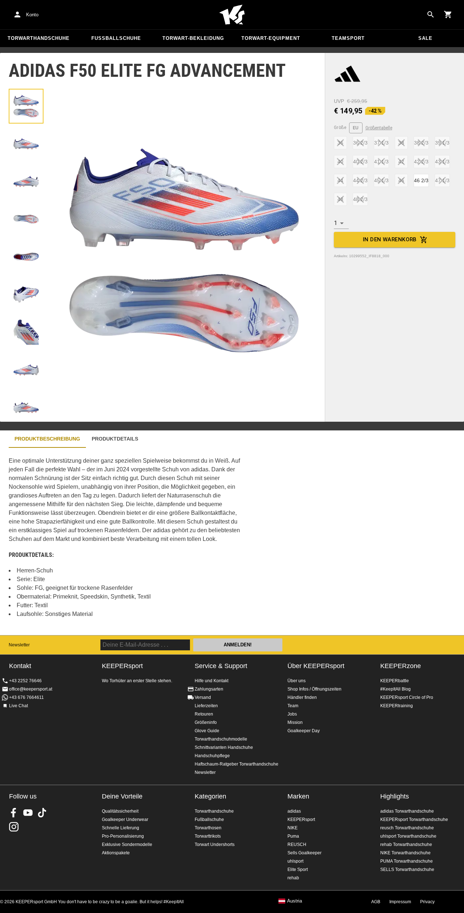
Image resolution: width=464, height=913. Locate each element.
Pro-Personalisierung (123, 836)
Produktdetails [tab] (115, 439)
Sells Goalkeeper (304, 852)
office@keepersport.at (30, 689)
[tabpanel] (127, 541)
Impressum (400, 901)
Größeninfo (206, 722)
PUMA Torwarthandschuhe (406, 861)
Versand (203, 697)
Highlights (394, 796)
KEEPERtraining (396, 705)
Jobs (292, 714)
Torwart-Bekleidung (193, 38)
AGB (375, 901)
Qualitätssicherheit (120, 811)
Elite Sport (297, 869)
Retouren (204, 714)
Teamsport (348, 38)
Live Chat (18, 705)
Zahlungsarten (209, 689)
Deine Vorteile (122, 796)
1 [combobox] (335, 223)
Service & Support (221, 666)
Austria (294, 901)
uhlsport (295, 861)
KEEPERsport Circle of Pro (406, 697)
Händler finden (302, 697)
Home (232, 15)
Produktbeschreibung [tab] (47, 439)
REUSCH (296, 844)
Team (292, 705)
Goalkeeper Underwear (125, 819)
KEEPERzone (400, 666)
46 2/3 (421, 180)
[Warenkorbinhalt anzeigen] (448, 14)
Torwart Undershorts (215, 844)
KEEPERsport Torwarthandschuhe (414, 819)
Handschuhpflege (212, 755)
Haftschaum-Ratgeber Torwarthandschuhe (236, 764)
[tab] (26, 106)
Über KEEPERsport (315, 666)
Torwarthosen (208, 827)
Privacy (427, 901)
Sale (425, 38)
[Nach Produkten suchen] (430, 14)
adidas (294, 811)
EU (356, 127)
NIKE (292, 827)
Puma (293, 836)
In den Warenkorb (390, 239)
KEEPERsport (301, 819)
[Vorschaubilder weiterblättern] (26, 404)
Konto (32, 14)
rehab (293, 877)
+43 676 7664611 (26, 697)
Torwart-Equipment (270, 38)
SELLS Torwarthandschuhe (407, 869)
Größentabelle (378, 127)
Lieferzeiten (206, 705)
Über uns (296, 680)
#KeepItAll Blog (395, 689)
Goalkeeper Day (303, 730)
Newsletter (19, 644)
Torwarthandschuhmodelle (221, 739)
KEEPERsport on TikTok (42, 812)
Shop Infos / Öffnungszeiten (314, 689)
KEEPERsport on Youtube (28, 812)
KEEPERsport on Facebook (13, 812)
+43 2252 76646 (25, 680)
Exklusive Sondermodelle (127, 844)
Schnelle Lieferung (120, 827)
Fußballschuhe (116, 38)
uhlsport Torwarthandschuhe (408, 836)
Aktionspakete (116, 852)
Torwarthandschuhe (39, 38)
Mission (295, 722)
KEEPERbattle (394, 680)
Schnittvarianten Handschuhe (224, 747)
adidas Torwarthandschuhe (407, 811)
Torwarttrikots (208, 836)
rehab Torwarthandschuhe (406, 844)
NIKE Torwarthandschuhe (405, 852)
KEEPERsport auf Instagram (13, 826)
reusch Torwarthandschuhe (407, 827)
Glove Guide (207, 730)
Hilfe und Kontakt (211, 680)
